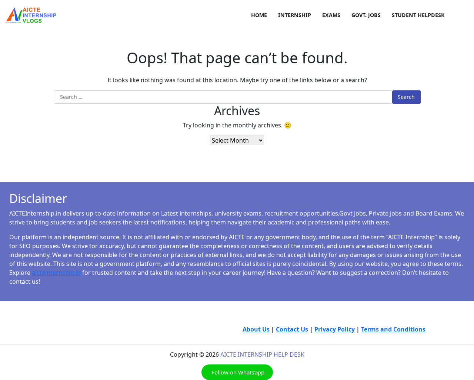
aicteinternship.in (56, 273)
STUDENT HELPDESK (418, 15)
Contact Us (292, 329)
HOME (259, 15)
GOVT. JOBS (366, 15)
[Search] (462, 15)
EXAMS (331, 15)
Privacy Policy (334, 329)
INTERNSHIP (294, 15)
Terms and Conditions (393, 329)
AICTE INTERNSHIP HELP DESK (262, 354)
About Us (256, 329)
